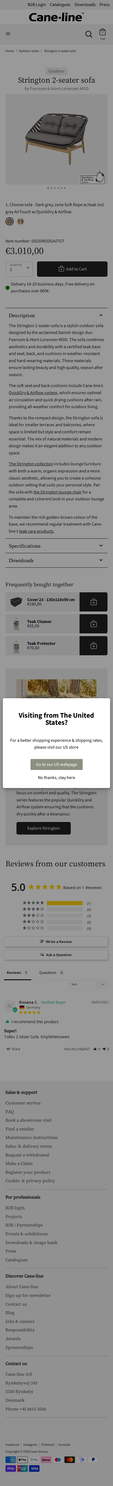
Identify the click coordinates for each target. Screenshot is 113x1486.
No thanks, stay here (56, 777)
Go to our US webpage (56, 764)
